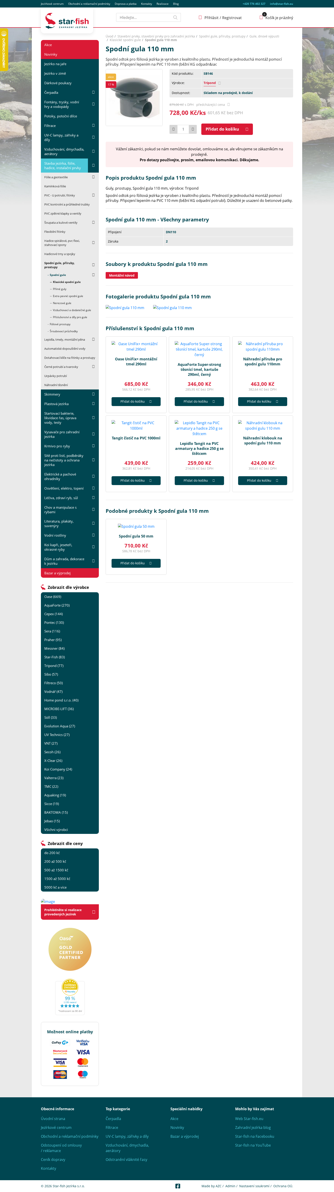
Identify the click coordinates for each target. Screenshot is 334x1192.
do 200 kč (52, 852)
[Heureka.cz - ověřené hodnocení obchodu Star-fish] (70, 997)
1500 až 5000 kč (57, 878)
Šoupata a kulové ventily (60, 223)
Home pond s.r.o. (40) (61, 700)
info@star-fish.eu (281, 4)
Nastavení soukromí (254, 1186)
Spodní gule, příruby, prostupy (59, 265)
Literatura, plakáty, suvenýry (59, 523)
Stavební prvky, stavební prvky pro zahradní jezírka (156, 36)
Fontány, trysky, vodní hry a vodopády (61, 104)
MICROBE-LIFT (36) (59, 708)
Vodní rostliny (55, 535)
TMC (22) (51, 786)
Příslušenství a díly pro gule (70, 317)
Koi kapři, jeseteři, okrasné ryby (58, 547)
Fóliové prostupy (60, 324)
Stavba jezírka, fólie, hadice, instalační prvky (62, 165)
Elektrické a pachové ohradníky (60, 476)
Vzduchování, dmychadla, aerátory (64, 151)
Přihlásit (211, 17)
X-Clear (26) (53, 760)
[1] (175, 17)
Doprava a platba (126, 4)
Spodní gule (58, 275)
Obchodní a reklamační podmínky (69, 1136)
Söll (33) (50, 717)
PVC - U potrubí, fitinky (59, 195)
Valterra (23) (53, 778)
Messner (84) (54, 648)
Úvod (109, 36)
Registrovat (232, 17)
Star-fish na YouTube (253, 1145)
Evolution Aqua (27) (59, 726)
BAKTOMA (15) (56, 812)
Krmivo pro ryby (57, 446)
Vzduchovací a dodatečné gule (72, 310)
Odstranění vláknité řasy (126, 1159)
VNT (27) (50, 743)
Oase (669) (52, 596)
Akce (48, 44)
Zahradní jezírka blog (253, 1127)
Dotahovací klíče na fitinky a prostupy (69, 358)
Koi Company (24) (58, 769)
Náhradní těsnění (56, 385)
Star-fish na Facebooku (254, 1136)
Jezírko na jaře (55, 64)
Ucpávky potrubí (55, 376)
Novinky (50, 54)
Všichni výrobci (56, 829)
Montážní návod (122, 275)
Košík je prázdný (279, 17)
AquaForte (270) (57, 605)
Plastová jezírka (56, 403)
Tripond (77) (53, 665)
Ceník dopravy (53, 1159)
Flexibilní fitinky (54, 232)
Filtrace (50, 125)
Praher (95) (53, 639)
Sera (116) (52, 631)
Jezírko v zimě (55, 73)
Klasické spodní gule (67, 282)
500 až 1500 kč (56, 870)
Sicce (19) (51, 803)
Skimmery (52, 394)
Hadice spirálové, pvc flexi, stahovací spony (62, 243)
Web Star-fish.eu (249, 1118)
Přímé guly (59, 289)
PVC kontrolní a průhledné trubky (67, 204)
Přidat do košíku (222, 129)
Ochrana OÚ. (283, 1186)
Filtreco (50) (53, 683)
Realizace (163, 4)
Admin (230, 1186)
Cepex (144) (53, 614)
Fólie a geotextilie (56, 177)
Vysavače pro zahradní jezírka (62, 434)
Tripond (210, 83)
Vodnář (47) (53, 691)
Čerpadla (51, 92)
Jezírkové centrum (52, 4)
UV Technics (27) (57, 734)
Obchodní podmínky (89, 4)
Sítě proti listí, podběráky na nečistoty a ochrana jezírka (63, 460)
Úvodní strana (53, 1118)
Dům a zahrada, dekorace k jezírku (64, 561)
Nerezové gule (62, 303)
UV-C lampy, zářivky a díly (61, 137)
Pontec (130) (54, 622)
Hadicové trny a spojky (59, 254)
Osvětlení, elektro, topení (64, 488)
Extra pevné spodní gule (68, 296)
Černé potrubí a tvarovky (61, 367)
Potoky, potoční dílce (60, 116)
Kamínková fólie (55, 186)
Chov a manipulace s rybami (60, 509)
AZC (219, 1186)
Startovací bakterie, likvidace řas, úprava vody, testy (60, 418)
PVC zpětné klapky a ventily (62, 213)
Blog (176, 4)
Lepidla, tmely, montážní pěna (64, 339)
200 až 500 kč (55, 861)
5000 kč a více (55, 887)
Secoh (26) (52, 752)
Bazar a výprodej (57, 573)
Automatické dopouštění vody (64, 349)
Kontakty (146, 4)
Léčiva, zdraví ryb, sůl (61, 498)
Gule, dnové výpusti (264, 36)
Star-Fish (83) (54, 657)
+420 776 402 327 (254, 4)
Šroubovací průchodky (64, 331)
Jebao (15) (52, 821)
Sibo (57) (51, 674)
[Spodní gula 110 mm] (134, 97)
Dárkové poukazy (58, 83)
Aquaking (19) (55, 795)
